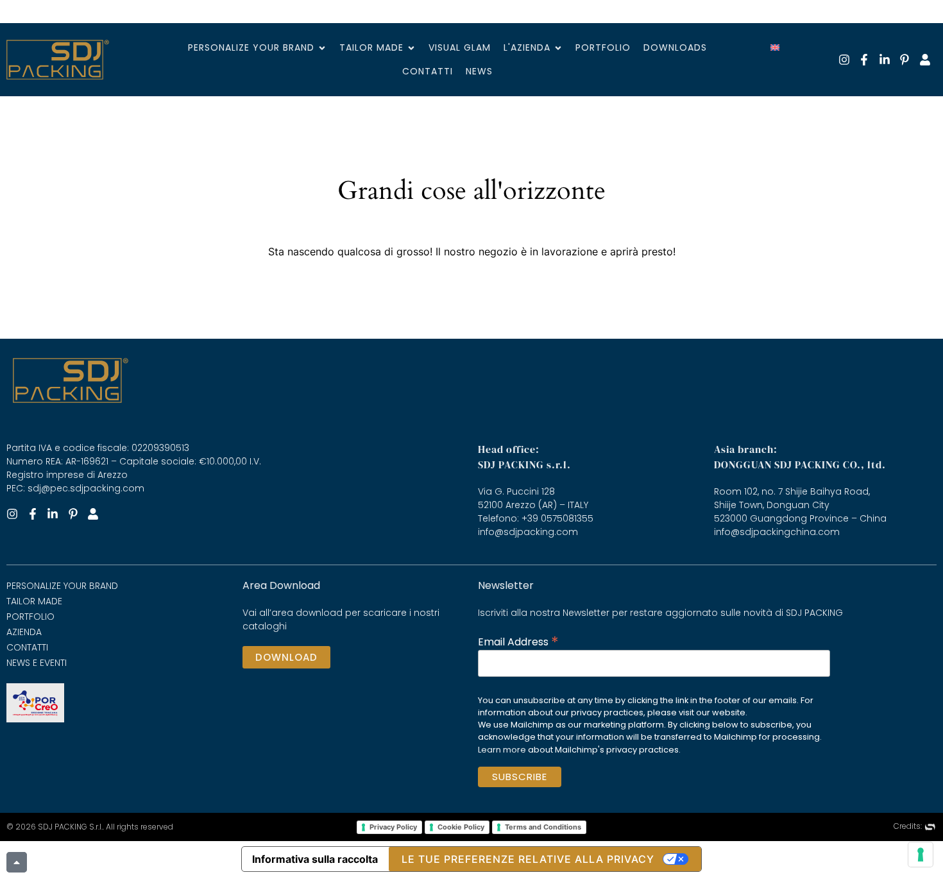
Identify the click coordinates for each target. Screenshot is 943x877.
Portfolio (30, 616)
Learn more (502, 749)
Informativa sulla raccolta (315, 859)
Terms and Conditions (543, 826)
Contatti (27, 647)
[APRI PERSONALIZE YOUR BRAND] (322, 48)
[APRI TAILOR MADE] (411, 48)
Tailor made (34, 601)
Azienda (24, 632)
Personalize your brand (62, 585)
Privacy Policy (393, 826)
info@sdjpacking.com (528, 531)
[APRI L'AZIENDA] (558, 48)
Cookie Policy (461, 826)
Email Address (518, 640)
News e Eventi (36, 662)
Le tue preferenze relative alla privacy (528, 859)
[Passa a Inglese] (775, 47)
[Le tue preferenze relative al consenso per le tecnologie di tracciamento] (920, 854)
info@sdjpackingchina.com (777, 531)
